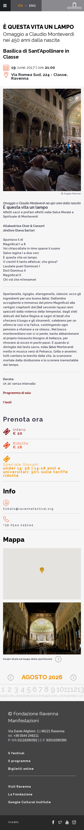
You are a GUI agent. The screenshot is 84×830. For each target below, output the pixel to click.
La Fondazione (20, 794)
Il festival (16, 753)
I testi (7, 402)
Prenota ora (23, 419)
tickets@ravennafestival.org (28, 508)
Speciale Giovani (35, 470)
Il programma (19, 761)
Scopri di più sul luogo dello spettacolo (27, 659)
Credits (13, 822)
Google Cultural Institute (29, 802)
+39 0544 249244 (18, 525)
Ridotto (21, 445)
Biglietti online (21, 768)
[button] (42, 570)
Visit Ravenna (19, 786)
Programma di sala (17, 393)
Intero (19, 431)
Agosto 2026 (42, 677)
